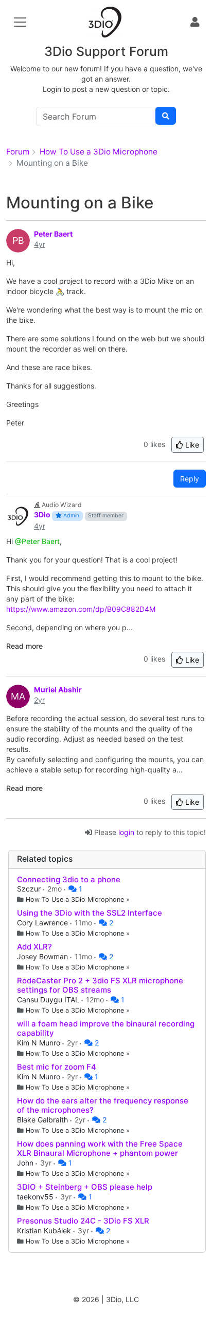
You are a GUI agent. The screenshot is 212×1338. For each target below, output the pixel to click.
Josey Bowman (43, 956)
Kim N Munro (39, 1042)
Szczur (30, 888)
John (26, 1162)
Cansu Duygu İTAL (49, 999)
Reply (189, 478)
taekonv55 (36, 1196)
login (126, 832)
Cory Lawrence (43, 922)
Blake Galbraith (43, 1119)
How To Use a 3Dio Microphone (75, 899)
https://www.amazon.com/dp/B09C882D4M (80, 609)
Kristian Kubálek (45, 1230)
